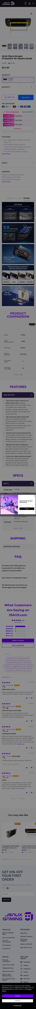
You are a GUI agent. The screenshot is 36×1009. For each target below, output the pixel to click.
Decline (17, 1001)
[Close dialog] (34, 496)
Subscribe (27, 508)
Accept (17, 996)
